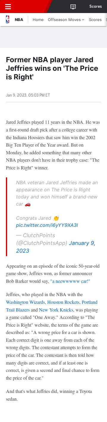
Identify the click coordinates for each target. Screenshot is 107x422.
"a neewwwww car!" (70, 281)
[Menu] (8, 6)
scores (95, 6)
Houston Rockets (63, 302)
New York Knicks (56, 310)
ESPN (32, 6)
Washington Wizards (25, 302)
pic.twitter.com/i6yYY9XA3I (47, 225)
